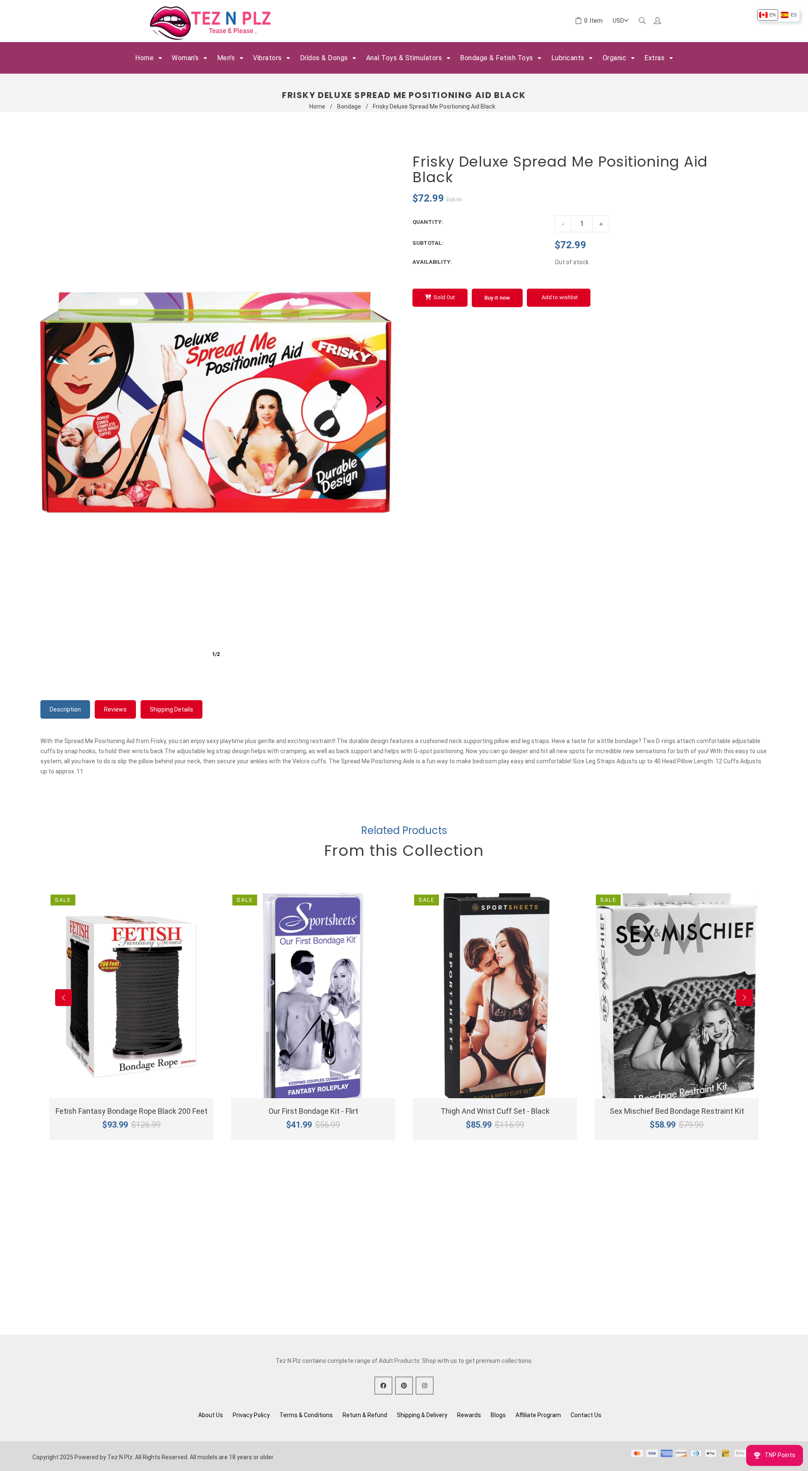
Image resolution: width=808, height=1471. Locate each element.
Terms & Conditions (306, 1415)
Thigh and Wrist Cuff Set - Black (495, 1111)
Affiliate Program (538, 1415)
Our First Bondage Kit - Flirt (313, 1111)
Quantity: (427, 222)
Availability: (432, 262)
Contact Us (586, 1415)
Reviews (115, 709)
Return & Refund (365, 1415)
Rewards (469, 1415)
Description (65, 709)
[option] (767, 15)
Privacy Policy (251, 1415)
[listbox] (778, 15)
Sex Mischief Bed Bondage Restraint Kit (677, 1111)
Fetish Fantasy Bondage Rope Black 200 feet (131, 1111)
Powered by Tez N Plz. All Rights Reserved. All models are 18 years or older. (174, 1457)
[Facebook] (383, 1385)
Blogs (498, 1415)
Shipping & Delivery (422, 1415)
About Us (210, 1415)
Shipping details (171, 709)
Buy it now (497, 298)
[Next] (379, 402)
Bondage (349, 106)
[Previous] (52, 402)
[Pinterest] (404, 1385)
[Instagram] (424, 1385)
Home (317, 106)
